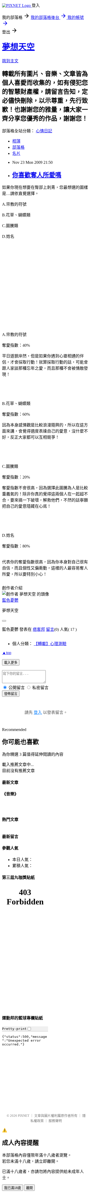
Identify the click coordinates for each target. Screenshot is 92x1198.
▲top (6, 652)
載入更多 (10, 663)
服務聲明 (55, 1121)
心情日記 (44, 131)
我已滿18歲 (12, 1188)
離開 (29, 1188)
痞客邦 (39, 629)
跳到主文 (10, 61)
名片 (16, 153)
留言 (50, 629)
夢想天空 (18, 46)
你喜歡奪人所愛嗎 (36, 175)
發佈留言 (10, 694)
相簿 (16, 141)
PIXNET (23, 1116)
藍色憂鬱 (10, 600)
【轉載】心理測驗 (50, 644)
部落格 (18, 147)
